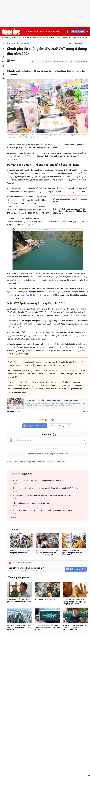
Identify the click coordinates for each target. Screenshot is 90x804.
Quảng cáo (56, 31)
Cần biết (47, 31)
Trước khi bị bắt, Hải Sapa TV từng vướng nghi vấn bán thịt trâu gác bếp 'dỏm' (74, 627)
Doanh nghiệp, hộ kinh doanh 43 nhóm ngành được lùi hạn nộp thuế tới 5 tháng (45, 488)
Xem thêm (13, 517)
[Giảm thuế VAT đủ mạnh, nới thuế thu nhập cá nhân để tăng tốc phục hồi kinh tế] (47, 540)
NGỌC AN (14, 60)
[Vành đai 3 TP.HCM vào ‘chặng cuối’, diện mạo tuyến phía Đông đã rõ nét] (19, 615)
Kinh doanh (43, 37)
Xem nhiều (14, 37)
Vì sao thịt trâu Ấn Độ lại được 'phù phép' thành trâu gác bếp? (19, 600)
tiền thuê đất (27, 295)
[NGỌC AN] (8, 60)
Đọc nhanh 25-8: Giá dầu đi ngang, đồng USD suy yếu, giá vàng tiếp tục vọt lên (74, 601)
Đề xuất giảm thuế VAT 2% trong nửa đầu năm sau (20, 551)
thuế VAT (41, 332)
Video (19, 37)
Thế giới (29, 37)
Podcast (30, 31)
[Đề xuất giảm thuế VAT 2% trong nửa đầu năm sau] (21, 540)
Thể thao (85, 37)
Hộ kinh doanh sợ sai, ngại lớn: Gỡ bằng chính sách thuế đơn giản (40, 481)
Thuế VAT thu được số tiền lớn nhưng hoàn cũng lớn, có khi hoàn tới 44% (51, 400)
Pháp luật (36, 37)
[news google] (78, 61)
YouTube (39, 31)
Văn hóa (73, 37)
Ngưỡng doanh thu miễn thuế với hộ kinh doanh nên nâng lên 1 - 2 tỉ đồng (43, 495)
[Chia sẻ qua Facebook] (59, 426)
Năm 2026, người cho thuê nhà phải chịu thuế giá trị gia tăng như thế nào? (43, 510)
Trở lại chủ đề (14, 43)
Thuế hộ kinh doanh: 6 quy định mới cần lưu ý (31, 503)
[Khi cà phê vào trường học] (47, 590)
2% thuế (51, 462)
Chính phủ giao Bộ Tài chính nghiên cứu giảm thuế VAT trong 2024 (73, 552)
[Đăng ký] (76, 569)
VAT (15, 462)
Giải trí (79, 37)
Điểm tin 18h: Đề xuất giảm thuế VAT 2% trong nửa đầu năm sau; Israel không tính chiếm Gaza (69, 211)
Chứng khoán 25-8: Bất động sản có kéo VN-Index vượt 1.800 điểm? (47, 627)
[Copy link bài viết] (64, 426)
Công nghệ (50, 37)
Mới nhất (7, 37)
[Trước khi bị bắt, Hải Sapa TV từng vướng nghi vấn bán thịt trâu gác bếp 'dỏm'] (75, 615)
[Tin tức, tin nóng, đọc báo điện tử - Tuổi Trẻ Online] (11, 31)
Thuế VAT (27, 473)
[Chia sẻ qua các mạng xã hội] (69, 426)
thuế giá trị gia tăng (27, 462)
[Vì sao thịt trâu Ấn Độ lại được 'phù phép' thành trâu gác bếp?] (19, 590)
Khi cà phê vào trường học (45, 599)
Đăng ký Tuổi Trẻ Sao (78, 31)
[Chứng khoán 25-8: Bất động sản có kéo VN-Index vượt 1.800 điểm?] (47, 615)
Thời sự (24, 37)
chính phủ (61, 462)
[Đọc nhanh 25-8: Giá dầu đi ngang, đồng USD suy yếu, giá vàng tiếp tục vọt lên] (75, 590)
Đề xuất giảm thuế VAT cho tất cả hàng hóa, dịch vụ (70, 200)
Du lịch (59, 37)
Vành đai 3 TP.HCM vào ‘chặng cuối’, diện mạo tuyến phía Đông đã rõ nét (19, 627)
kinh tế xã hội (16, 207)
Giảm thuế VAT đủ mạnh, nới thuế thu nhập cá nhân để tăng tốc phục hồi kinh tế (47, 552)
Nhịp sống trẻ (66, 37)
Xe (55, 37)
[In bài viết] (3, 78)
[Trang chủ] (3, 37)
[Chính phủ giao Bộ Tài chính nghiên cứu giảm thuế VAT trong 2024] (74, 540)
